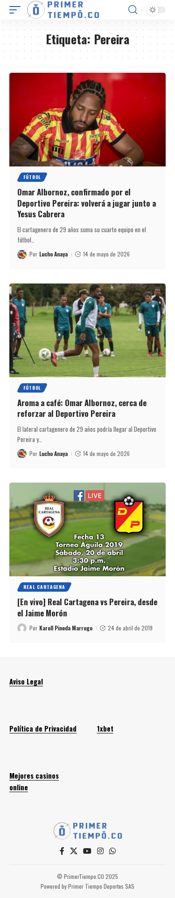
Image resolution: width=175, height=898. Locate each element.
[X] (74, 851)
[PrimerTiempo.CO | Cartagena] (63, 10)
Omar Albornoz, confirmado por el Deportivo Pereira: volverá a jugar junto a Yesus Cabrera (86, 203)
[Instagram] (100, 851)
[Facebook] (62, 851)
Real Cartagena (44, 586)
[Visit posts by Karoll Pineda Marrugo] (22, 628)
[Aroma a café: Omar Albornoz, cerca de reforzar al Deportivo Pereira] (87, 330)
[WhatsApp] (112, 851)
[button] (17, 10)
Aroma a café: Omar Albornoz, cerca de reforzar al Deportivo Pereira (82, 408)
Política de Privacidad (43, 728)
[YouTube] (87, 851)
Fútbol (32, 176)
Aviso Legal (26, 681)
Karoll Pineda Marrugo (65, 628)
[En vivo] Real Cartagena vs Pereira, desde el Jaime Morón (87, 607)
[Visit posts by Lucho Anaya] (22, 254)
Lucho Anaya (53, 254)
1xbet (105, 728)
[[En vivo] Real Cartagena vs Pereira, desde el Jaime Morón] (87, 529)
